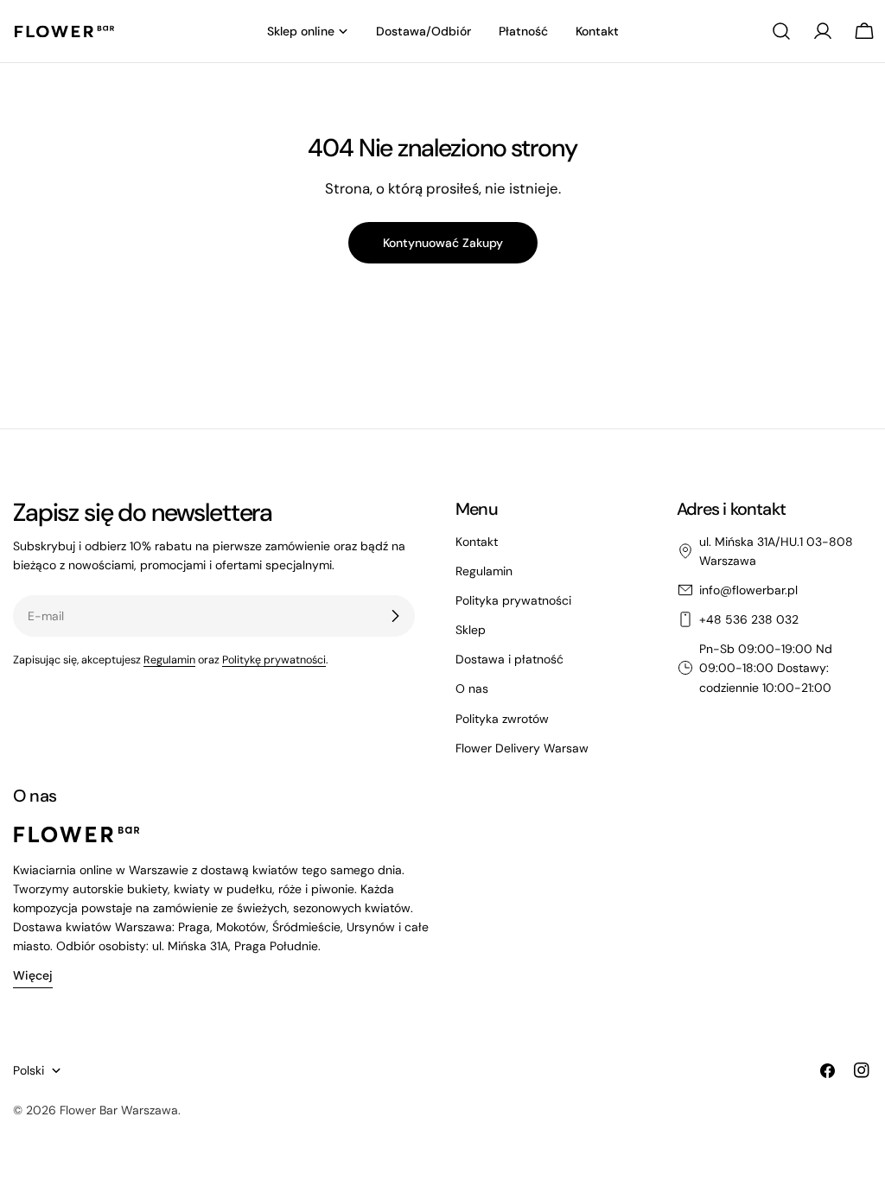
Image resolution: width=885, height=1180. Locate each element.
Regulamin (169, 660)
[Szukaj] (781, 31)
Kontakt (476, 541)
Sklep (470, 630)
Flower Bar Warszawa (119, 1110)
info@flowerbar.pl (748, 590)
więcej (33, 975)
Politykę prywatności (274, 660)
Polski (28, 1070)
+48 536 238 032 (749, 619)
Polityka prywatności (513, 600)
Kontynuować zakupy (443, 243)
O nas (471, 688)
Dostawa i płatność (509, 659)
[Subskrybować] (395, 616)
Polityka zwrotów (502, 718)
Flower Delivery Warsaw (522, 748)
